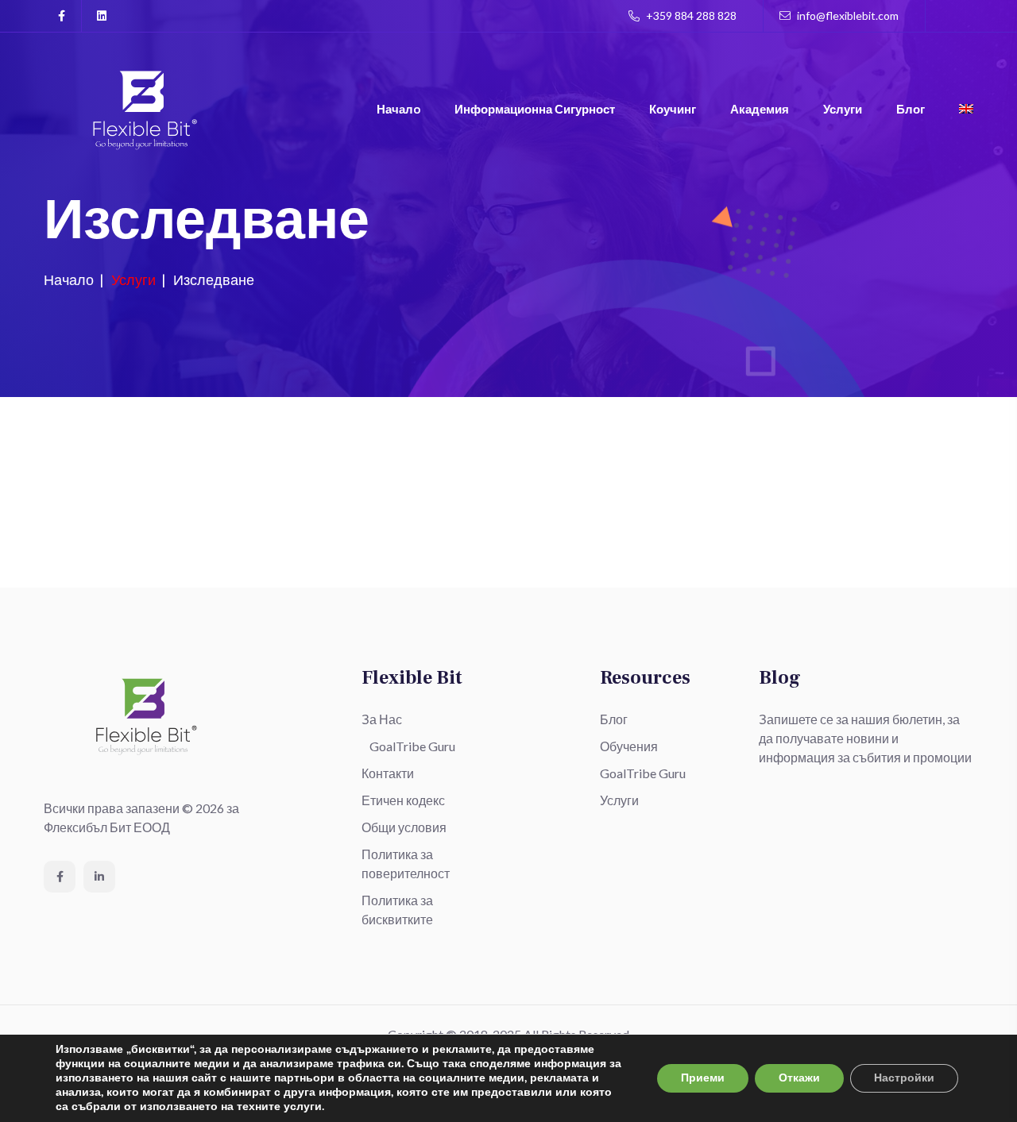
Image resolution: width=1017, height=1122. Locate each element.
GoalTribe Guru (412, 746)
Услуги (842, 109)
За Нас (382, 719)
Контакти (388, 773)
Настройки (904, 1077)
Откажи (799, 1077)
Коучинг (672, 109)
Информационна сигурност (534, 109)
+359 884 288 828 (690, 15)
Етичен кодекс (403, 800)
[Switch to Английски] (966, 110)
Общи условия (404, 827)
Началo (398, 109)
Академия (759, 109)
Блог (910, 109)
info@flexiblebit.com (847, 15)
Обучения (629, 746)
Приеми (703, 1077)
